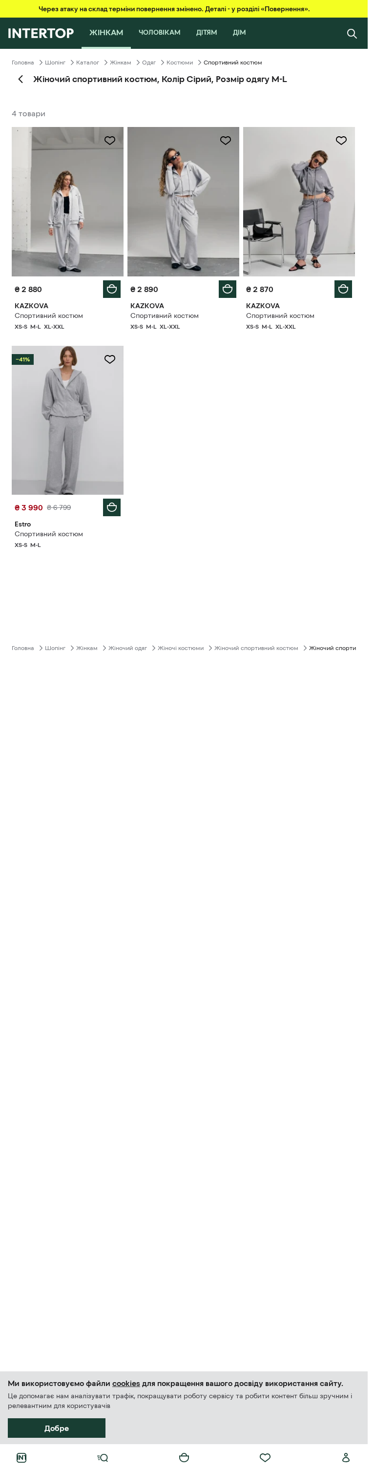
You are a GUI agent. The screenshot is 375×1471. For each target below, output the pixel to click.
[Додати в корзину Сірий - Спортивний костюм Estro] (112, 507)
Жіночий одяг (127, 648)
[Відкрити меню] (102, 1458)
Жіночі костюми (181, 648)
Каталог (87, 62)
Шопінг (55, 62)
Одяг (149, 62)
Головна (23, 62)
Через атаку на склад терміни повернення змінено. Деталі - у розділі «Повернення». (174, 8)
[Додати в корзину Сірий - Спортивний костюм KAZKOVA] (112, 289)
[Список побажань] (265, 1458)
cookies (126, 1383)
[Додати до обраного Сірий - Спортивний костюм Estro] (110, 359)
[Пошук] (352, 33)
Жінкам (120, 62)
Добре (56, 1428)
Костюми (180, 62)
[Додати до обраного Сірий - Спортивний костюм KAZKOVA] (110, 140)
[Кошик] (184, 1458)
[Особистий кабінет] (346, 1458)
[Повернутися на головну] (41, 33)
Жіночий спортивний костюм (256, 648)
